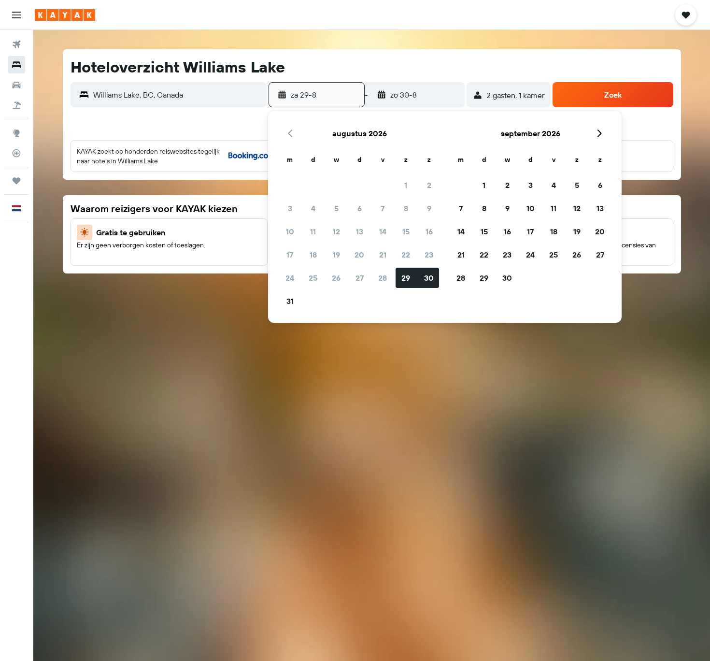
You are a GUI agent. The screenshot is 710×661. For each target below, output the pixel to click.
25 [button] (313, 278)
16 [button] (429, 231)
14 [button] (382, 231)
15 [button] (406, 231)
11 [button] (313, 231)
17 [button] (289, 254)
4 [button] (313, 208)
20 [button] (359, 254)
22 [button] (405, 254)
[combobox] (177, 94)
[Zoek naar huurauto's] (16, 85)
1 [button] (405, 185)
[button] (16, 15)
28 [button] (382, 278)
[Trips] (16, 180)
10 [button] (290, 231)
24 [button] (289, 278)
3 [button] (290, 208)
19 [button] (336, 254)
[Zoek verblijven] (16, 64)
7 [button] (382, 208)
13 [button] (359, 231)
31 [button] (290, 301)
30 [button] (429, 278)
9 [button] (429, 208)
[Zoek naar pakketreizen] (16, 105)
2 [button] (429, 185)
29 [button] (405, 278)
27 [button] (359, 278)
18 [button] (313, 254)
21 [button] (382, 254)
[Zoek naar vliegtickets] (16, 44)
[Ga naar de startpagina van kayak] (65, 15)
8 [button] (406, 208)
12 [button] (336, 231)
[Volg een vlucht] (16, 153)
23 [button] (429, 254)
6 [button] (359, 208)
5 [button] (336, 208)
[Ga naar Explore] (16, 133)
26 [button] (336, 278)
